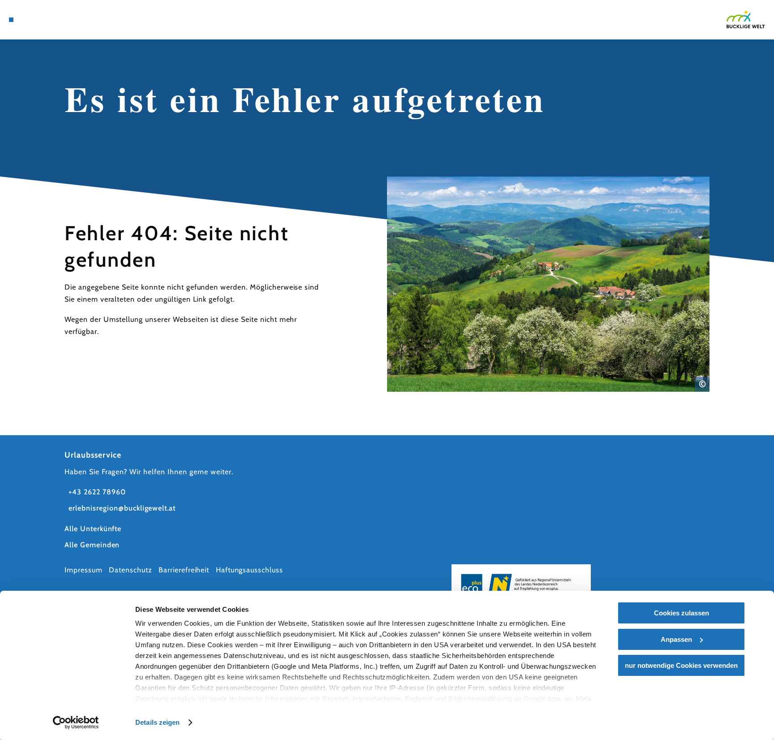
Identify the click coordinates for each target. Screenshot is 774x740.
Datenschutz (130, 570)
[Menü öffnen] (11, 19)
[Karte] (34, 19)
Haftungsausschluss (249, 570)
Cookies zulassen (681, 613)
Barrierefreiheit (184, 570)
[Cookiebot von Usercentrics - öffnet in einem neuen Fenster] (76, 722)
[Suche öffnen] (72, 19)
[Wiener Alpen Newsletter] (47, 19)
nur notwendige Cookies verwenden (681, 665)
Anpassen (676, 639)
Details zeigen (157, 722)
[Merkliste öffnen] (59, 19)
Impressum (83, 570)
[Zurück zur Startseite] (746, 19)
